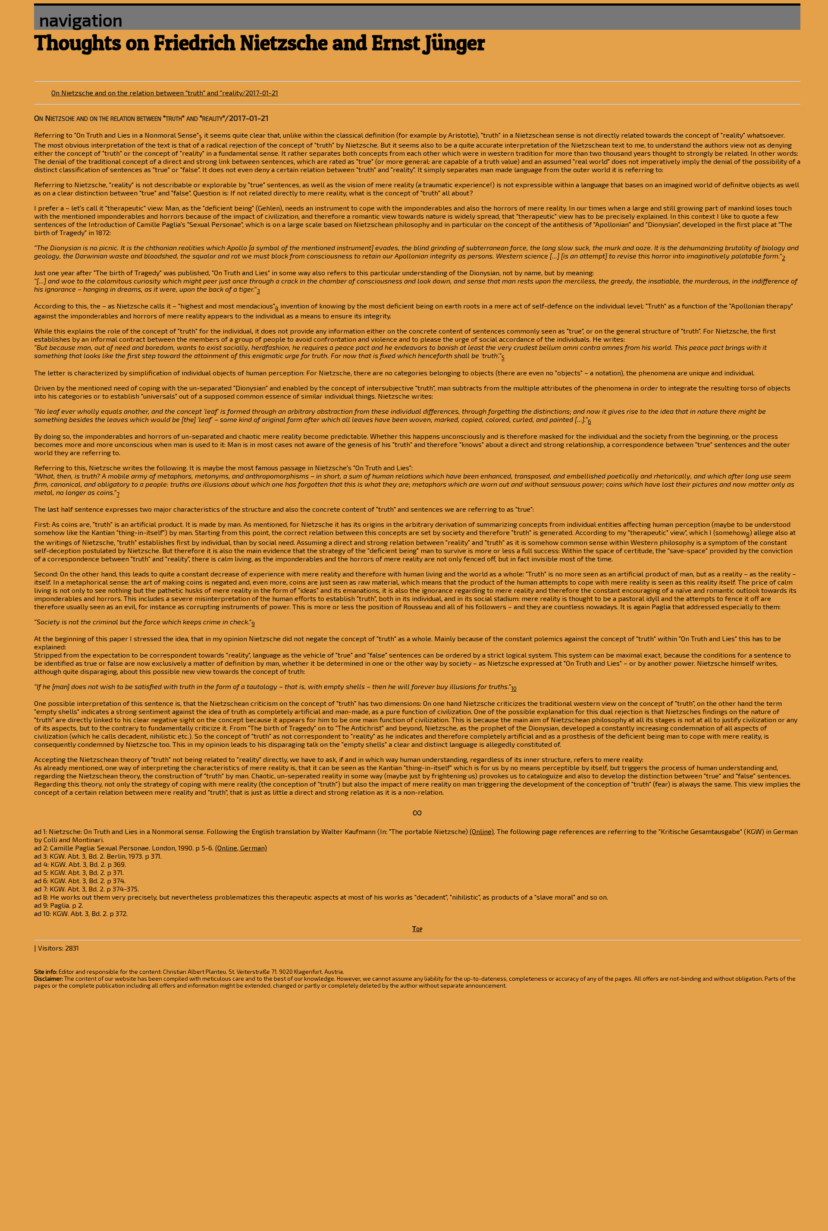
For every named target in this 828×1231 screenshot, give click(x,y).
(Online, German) (241, 848)
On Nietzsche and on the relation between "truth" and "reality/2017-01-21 (164, 92)
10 (514, 688)
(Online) (482, 831)
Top (417, 928)
